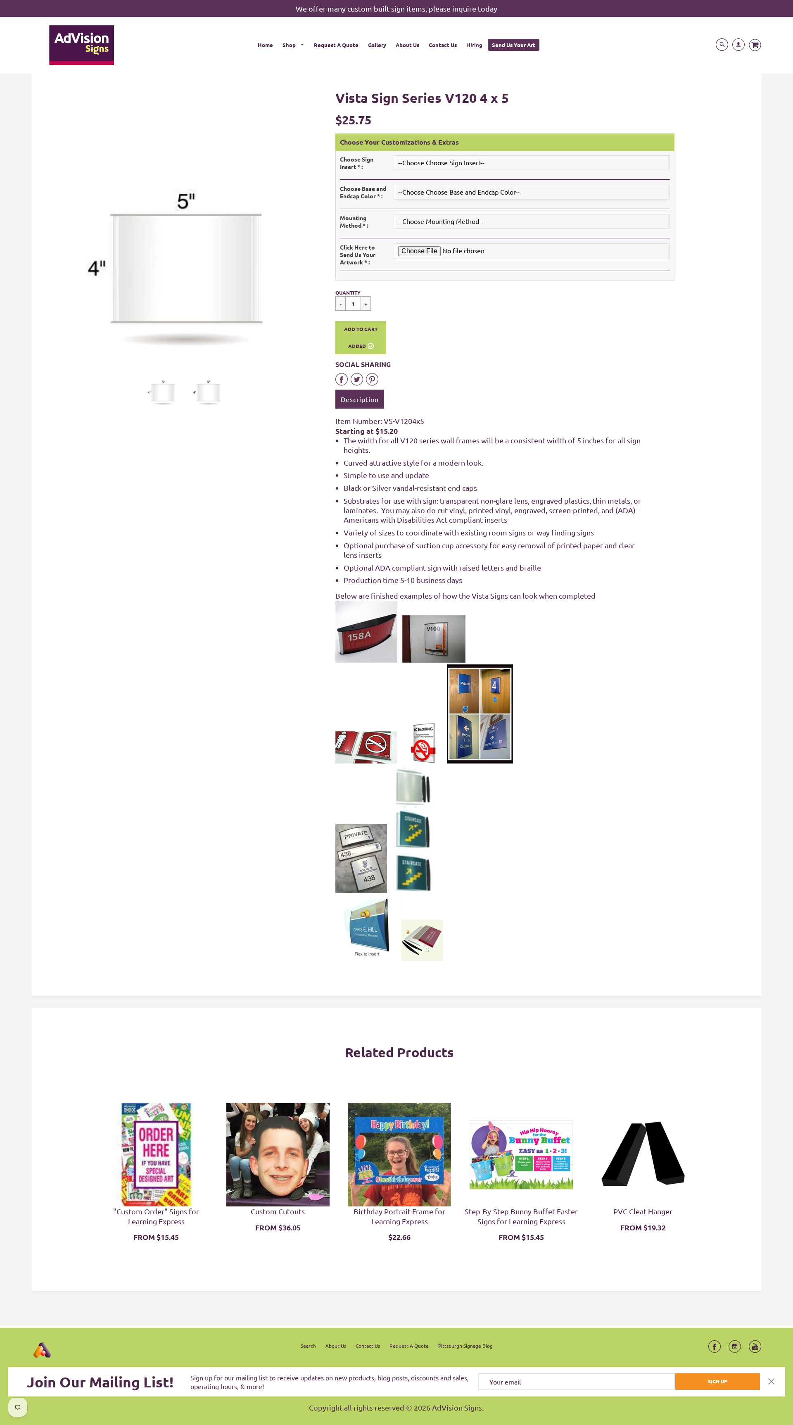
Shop (290, 44)
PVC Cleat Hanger (642, 1211)
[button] (360, 337)
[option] (185, 221)
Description (360, 399)
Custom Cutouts (278, 1211)
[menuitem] (265, 45)
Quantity (348, 292)
